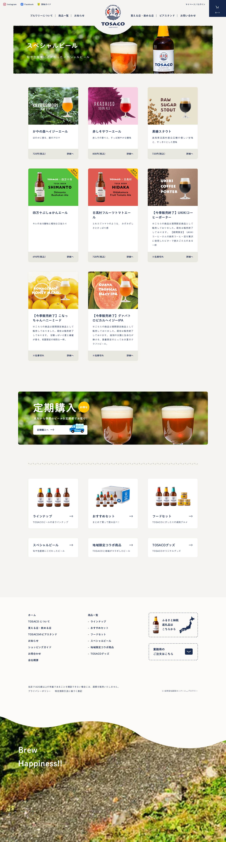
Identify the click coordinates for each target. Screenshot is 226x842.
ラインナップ (98, 621)
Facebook (28, 4)
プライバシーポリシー (39, 691)
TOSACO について (39, 621)
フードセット (98, 634)
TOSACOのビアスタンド (42, 634)
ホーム (32, 615)
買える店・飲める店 (142, 15)
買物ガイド (46, 4)
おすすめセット (100, 628)
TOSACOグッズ (100, 654)
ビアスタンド (167, 15)
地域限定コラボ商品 (102, 647)
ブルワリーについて (41, 15)
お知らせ (79, 15)
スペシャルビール (101, 641)
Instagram (12, 4)
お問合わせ (34, 654)
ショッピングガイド (39, 647)
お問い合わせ (188, 15)
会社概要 (33, 660)
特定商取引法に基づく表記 (68, 691)
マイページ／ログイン (195, 4)
